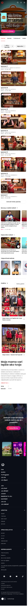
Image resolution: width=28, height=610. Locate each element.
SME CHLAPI (4, 519)
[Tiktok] (23, 576)
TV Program (5, 475)
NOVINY (3, 533)
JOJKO (3, 494)
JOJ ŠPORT (4, 491)
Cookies (3, 583)
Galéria (24, 38)
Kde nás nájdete (5, 560)
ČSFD (10, 21)
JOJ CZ (3, 501)
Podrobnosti (17, 38)
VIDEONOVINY (4, 541)
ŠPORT (2, 538)
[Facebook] (4, 576)
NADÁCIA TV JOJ (6, 496)
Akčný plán (4, 570)
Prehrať (11, 428)
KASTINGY (4, 499)
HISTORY (3, 524)
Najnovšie (20, 46)
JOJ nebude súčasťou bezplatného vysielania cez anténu (13, 566)
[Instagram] (10, 576)
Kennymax (10, 593)
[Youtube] (16, 576)
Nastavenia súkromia (6, 585)
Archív (3, 472)
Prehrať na (6, 31)
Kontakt (2, 589)
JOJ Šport (4, 480)
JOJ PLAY (4, 488)
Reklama (3, 555)
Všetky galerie (20, 284)
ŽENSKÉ (2, 513)
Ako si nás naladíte (5, 558)
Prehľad (3, 38)
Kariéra (3, 563)
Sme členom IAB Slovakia (6, 587)
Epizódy (9, 38)
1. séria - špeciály (7, 46)
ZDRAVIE (3, 521)
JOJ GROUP (5, 504)
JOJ (2, 486)
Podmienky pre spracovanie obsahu (9, 581)
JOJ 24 (3, 477)
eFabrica (21, 593)
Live (2, 469)
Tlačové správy (5, 553)
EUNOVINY (3, 543)
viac (7, 27)
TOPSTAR (3, 516)
